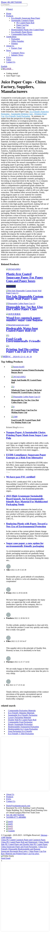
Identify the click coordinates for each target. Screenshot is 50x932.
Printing (14, 43)
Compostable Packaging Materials (22, 710)
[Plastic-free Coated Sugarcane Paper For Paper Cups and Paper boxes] (13, 269)
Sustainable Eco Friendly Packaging (22, 715)
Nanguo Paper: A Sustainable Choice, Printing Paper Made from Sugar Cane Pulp (26, 435)
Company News (17, 53)
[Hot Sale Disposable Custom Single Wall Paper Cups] (25, 293)
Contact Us (10, 62)
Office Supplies (17, 41)
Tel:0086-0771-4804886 (16, 817)
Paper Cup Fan (22, 25)
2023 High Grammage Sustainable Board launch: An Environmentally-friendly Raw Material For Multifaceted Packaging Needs (27, 500)
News (8, 50)
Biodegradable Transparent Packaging (23, 727)
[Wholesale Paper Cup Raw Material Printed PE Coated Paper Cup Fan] (12, 387)
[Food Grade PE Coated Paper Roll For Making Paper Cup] (14, 417)
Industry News (17, 55)
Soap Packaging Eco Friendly (20, 731)
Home (8, 13)
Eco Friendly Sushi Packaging (18, 116)
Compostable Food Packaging (20, 722)
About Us (10, 46)
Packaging (15, 39)
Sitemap (44, 835)
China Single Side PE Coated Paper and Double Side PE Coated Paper (25, 843)
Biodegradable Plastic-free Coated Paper (27, 30)
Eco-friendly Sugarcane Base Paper (25, 18)
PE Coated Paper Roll (25, 23)
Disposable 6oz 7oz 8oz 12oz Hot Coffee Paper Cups (24, 308)
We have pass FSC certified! (20, 476)
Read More (11, 286)
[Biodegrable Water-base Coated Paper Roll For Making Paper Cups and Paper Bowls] (17, 325)
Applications (11, 37)
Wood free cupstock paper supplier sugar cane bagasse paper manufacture (24, 320)
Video (8, 60)
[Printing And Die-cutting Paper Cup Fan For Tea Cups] (7, 346)
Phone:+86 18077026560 (11, 2)
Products (9, 16)
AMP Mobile (6, 837)
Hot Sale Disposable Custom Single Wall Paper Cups (24, 297)
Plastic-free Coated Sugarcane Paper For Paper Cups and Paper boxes (24, 277)
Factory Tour (16, 48)
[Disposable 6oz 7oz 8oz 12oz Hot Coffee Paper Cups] (20, 303)
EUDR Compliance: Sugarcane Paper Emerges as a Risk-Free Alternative (26, 456)
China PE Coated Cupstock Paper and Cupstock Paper (23, 840)
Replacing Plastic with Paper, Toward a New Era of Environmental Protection (26, 525)
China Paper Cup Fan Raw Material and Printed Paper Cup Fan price (23, 852)
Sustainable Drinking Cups (22, 114)
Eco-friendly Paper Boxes (21, 32)
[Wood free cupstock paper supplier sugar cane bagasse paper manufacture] (13, 314)
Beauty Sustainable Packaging (20, 724)
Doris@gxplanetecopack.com (18, 806)
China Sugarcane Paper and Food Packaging (19, 847)
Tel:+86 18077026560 (15, 815)
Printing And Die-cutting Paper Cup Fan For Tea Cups (22, 352)
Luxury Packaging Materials (19, 717)
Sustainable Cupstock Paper (22, 20)
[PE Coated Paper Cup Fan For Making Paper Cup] (12, 407)
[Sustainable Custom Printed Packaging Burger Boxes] (17, 367)
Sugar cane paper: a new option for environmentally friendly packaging (25, 544)
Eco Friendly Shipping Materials (21, 713)
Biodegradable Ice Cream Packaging (23, 729)
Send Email (5, 858)
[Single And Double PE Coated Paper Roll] (18, 377)
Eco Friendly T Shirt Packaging (21, 734)
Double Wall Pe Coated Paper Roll (22, 720)
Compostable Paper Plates (21, 34)
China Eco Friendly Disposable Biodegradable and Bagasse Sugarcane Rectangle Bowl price (24, 849)
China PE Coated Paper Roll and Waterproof (19, 842)
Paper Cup (20, 27)
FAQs (8, 57)
